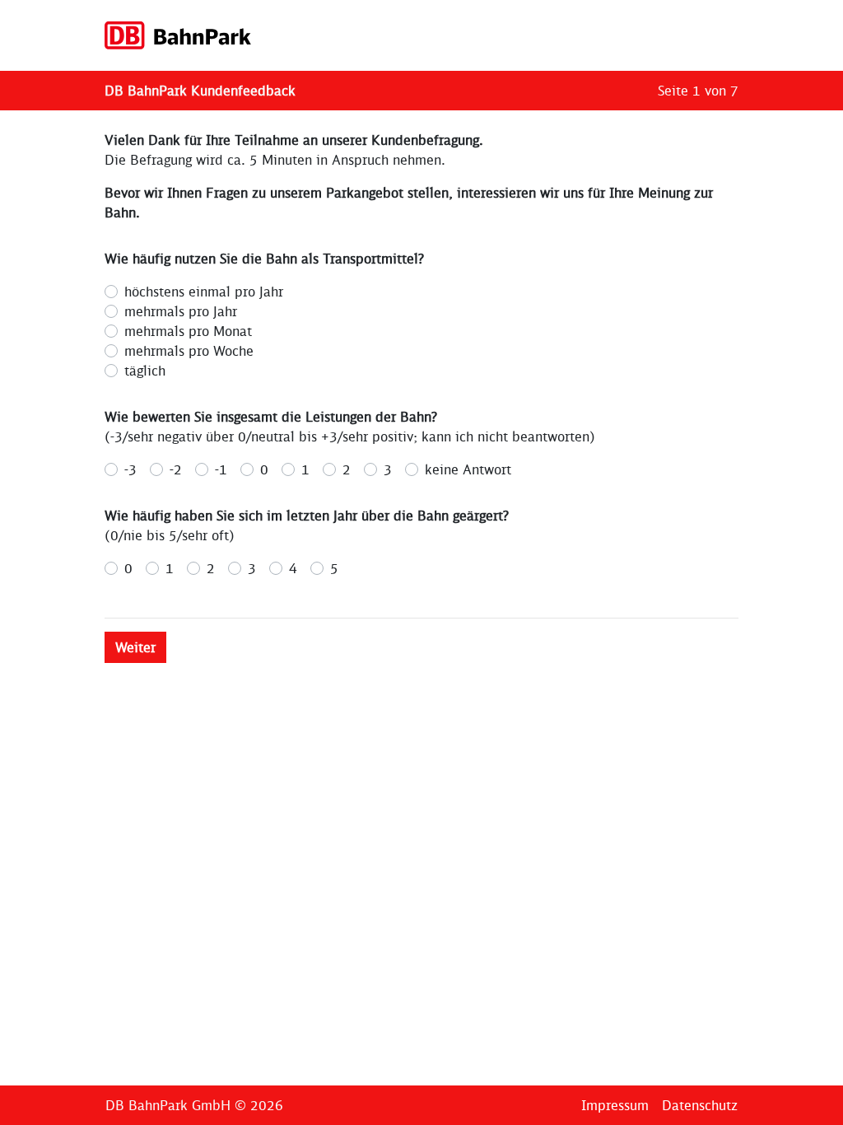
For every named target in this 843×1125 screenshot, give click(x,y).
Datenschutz (700, 1105)
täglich (144, 370)
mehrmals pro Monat (188, 331)
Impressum (615, 1105)
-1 (221, 469)
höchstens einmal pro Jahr (203, 291)
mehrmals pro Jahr (180, 311)
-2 (176, 469)
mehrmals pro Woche (189, 351)
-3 (130, 469)
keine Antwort (468, 469)
